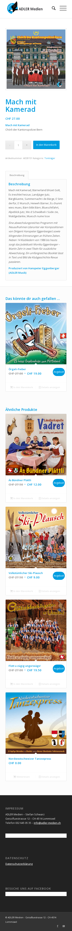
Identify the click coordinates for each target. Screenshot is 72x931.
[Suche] (52, 8)
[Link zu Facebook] (58, 926)
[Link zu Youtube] (64, 926)
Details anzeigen (50, 387)
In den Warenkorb (46, 145)
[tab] (16, 175)
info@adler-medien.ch (47, 823)
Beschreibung (17, 175)
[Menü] (61, 8)
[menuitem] (52, 8)
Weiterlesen (23, 776)
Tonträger (49, 158)
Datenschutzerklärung (19, 864)
